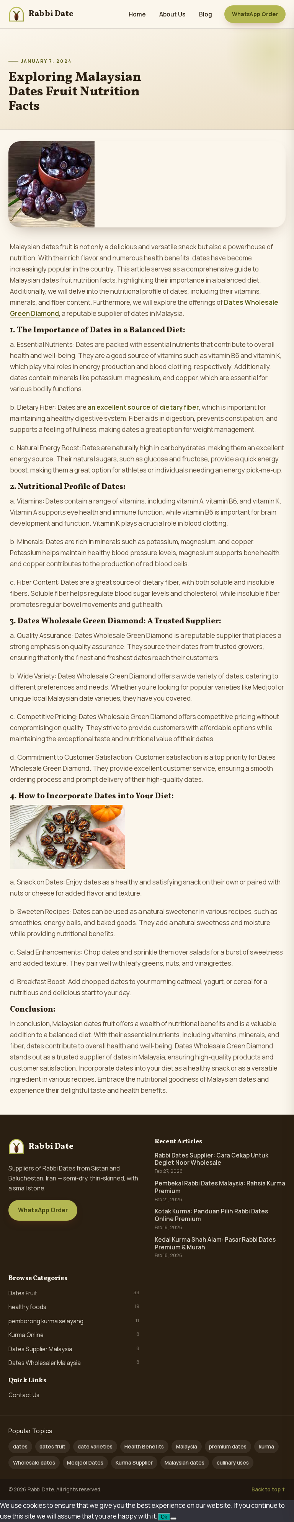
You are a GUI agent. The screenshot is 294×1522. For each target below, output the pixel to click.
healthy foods (73, 1307)
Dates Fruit (73, 1293)
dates (20, 1446)
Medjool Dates (85, 1462)
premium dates (228, 1446)
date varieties (95, 1446)
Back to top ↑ (269, 1489)
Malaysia (186, 1446)
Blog (205, 14)
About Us (172, 14)
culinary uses (233, 1462)
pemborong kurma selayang (73, 1321)
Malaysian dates (184, 1462)
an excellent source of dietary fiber (143, 407)
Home (137, 14)
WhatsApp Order (255, 14)
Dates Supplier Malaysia (73, 1349)
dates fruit (52, 1446)
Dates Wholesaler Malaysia (73, 1363)
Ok (164, 1517)
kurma (266, 1446)
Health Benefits (144, 1446)
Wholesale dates (34, 1462)
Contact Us (23, 1395)
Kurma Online (73, 1335)
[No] (173, 1518)
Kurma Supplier (134, 1462)
